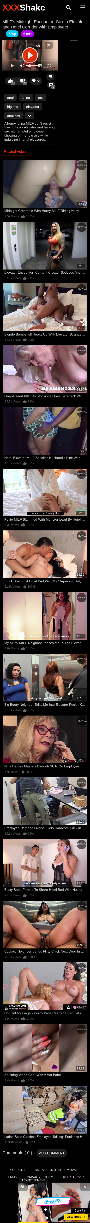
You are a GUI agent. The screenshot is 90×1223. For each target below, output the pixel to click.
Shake (23, 7)
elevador (32, 107)
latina (26, 97)
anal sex (13, 116)
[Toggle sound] (23, 1187)
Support (17, 1170)
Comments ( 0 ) (17, 1152)
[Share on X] (49, 45)
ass (40, 97)
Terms (11, 1177)
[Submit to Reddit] (38, 45)
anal (10, 97)
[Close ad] (85, 1187)
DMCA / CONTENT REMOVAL (56, 1170)
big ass (12, 107)
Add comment (52, 1153)
